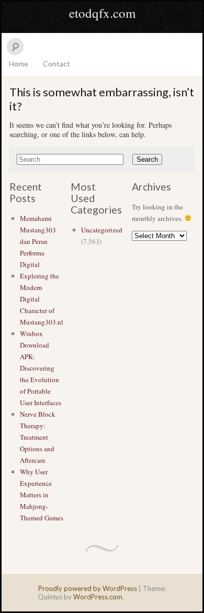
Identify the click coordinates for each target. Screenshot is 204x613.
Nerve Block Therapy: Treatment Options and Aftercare (37, 437)
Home (18, 63)
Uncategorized (101, 230)
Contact (56, 63)
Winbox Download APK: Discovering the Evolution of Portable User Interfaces (40, 368)
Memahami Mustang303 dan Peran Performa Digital (38, 241)
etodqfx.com (102, 12)
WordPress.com (97, 597)
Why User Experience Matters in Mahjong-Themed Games (41, 494)
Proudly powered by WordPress (87, 588)
